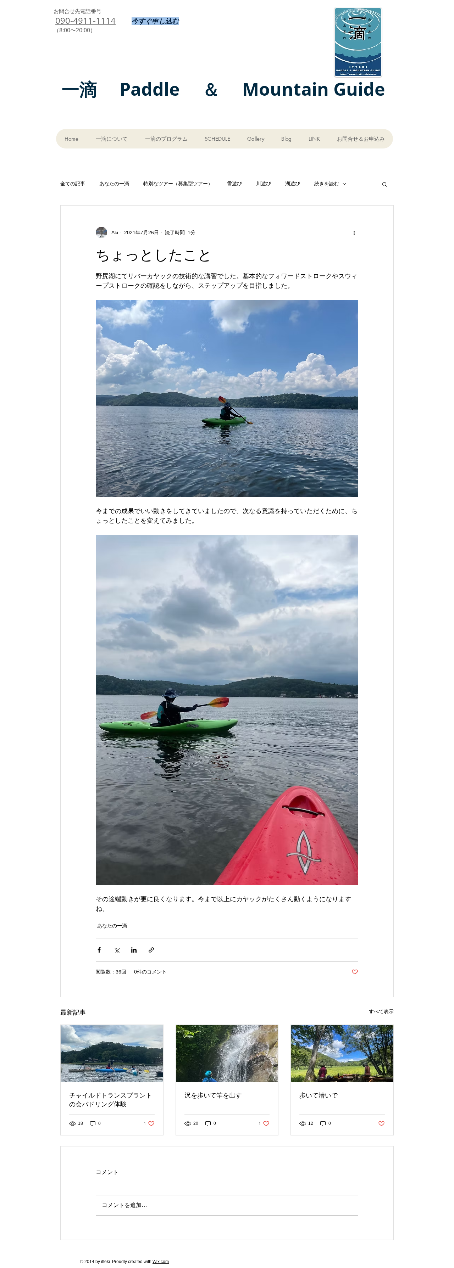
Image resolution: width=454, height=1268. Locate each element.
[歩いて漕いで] (342, 1053)
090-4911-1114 (85, 20)
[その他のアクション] (354, 232)
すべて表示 (381, 1011)
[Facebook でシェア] (99, 950)
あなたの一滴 (114, 183)
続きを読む (326, 183)
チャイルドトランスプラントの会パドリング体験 (110, 1099)
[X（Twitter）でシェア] (116, 950)
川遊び (263, 183)
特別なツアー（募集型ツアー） (178, 183)
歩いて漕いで (318, 1095)
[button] (384, 184)
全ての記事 (72, 183)
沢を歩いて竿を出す (213, 1095)
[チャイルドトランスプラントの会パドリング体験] (112, 1053)
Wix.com (161, 1261)
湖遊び (292, 183)
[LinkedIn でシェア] (134, 950)
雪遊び (234, 183)
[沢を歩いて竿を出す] (227, 1053)
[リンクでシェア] (151, 950)
